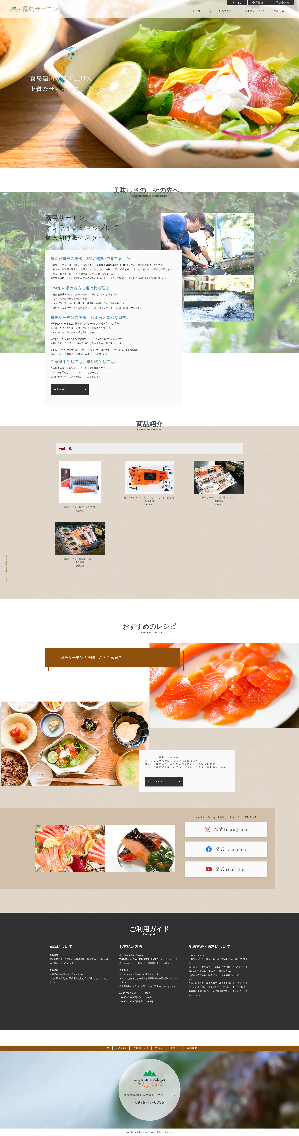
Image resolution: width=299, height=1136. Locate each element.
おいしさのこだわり (222, 11)
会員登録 (257, 2)
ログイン (237, 2)
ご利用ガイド (281, 11)
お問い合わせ (281, 2)
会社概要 (192, 1048)
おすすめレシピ (254, 11)
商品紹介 (121, 1048)
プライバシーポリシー (167, 1048)
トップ (196, 11)
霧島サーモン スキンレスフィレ (80, 507)
